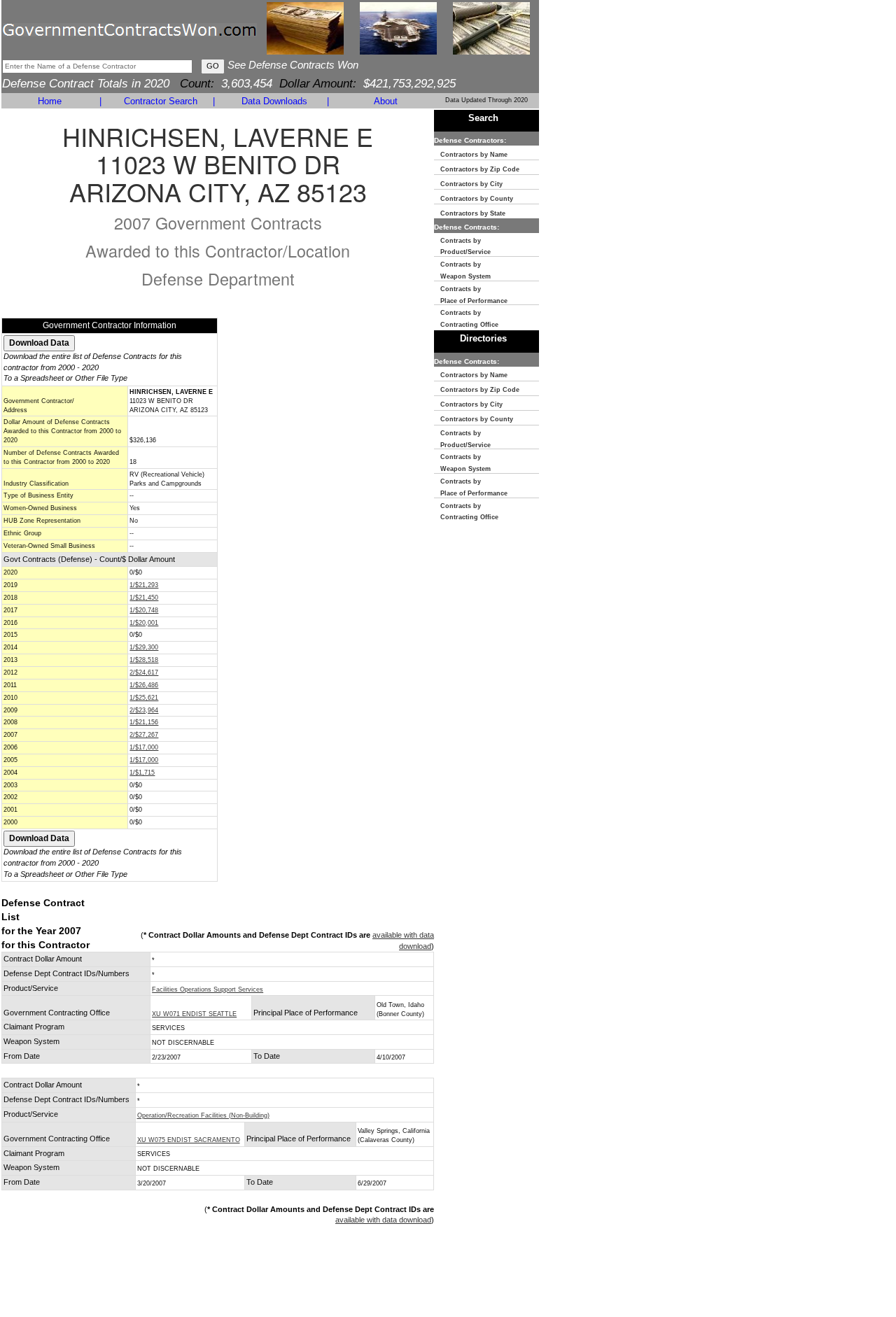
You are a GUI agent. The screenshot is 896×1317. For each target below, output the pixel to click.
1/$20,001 (144, 622)
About (386, 101)
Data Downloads (274, 101)
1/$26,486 (144, 685)
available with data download (383, 1220)
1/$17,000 (144, 747)
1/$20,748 (144, 610)
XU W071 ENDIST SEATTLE (194, 1013)
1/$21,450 (144, 597)
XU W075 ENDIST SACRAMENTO (188, 1139)
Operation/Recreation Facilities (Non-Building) (203, 1115)
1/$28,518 (144, 659)
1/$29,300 (144, 647)
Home (50, 101)
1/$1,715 (142, 772)
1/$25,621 (144, 697)
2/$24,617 (144, 672)
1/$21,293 (144, 585)
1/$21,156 (144, 722)
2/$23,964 (144, 710)
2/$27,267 (144, 734)
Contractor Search (160, 101)
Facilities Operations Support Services (207, 989)
